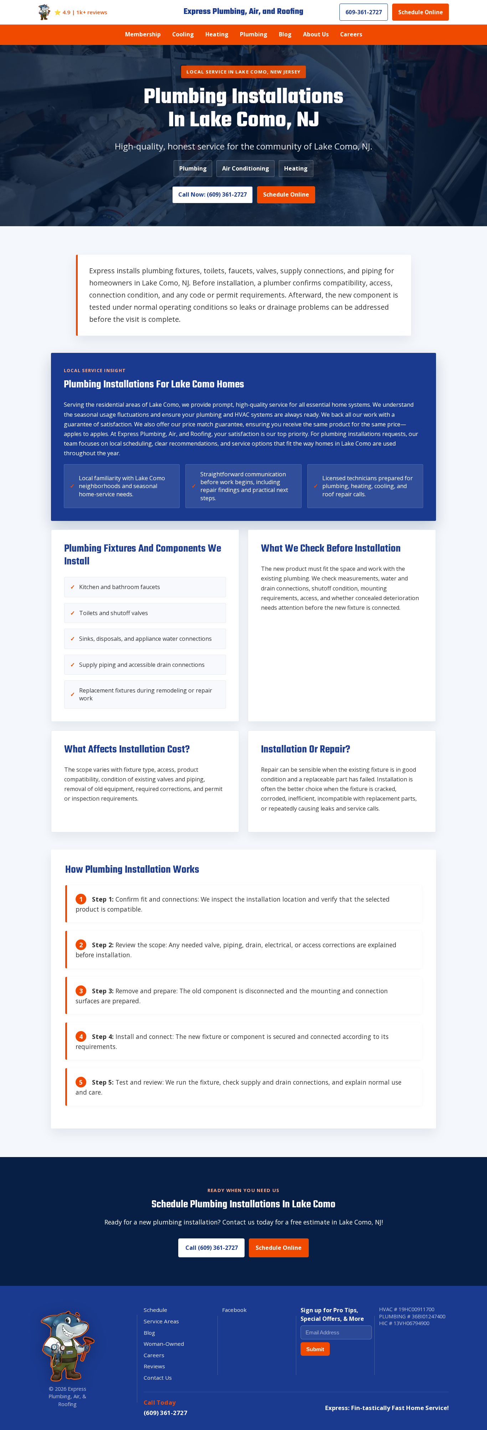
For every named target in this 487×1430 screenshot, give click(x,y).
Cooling (183, 34)
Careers (351, 34)
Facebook (234, 1309)
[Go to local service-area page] (67, 1345)
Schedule (155, 1309)
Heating (217, 34)
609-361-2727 (363, 12)
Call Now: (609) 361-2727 (212, 194)
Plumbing (253, 34)
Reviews (154, 1366)
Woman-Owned (164, 1343)
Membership (143, 34)
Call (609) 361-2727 (211, 1248)
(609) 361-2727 (165, 1413)
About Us (316, 34)
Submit (315, 1349)
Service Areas (161, 1321)
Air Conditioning (245, 168)
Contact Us (158, 1377)
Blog (285, 34)
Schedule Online (420, 12)
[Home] (44, 12)
